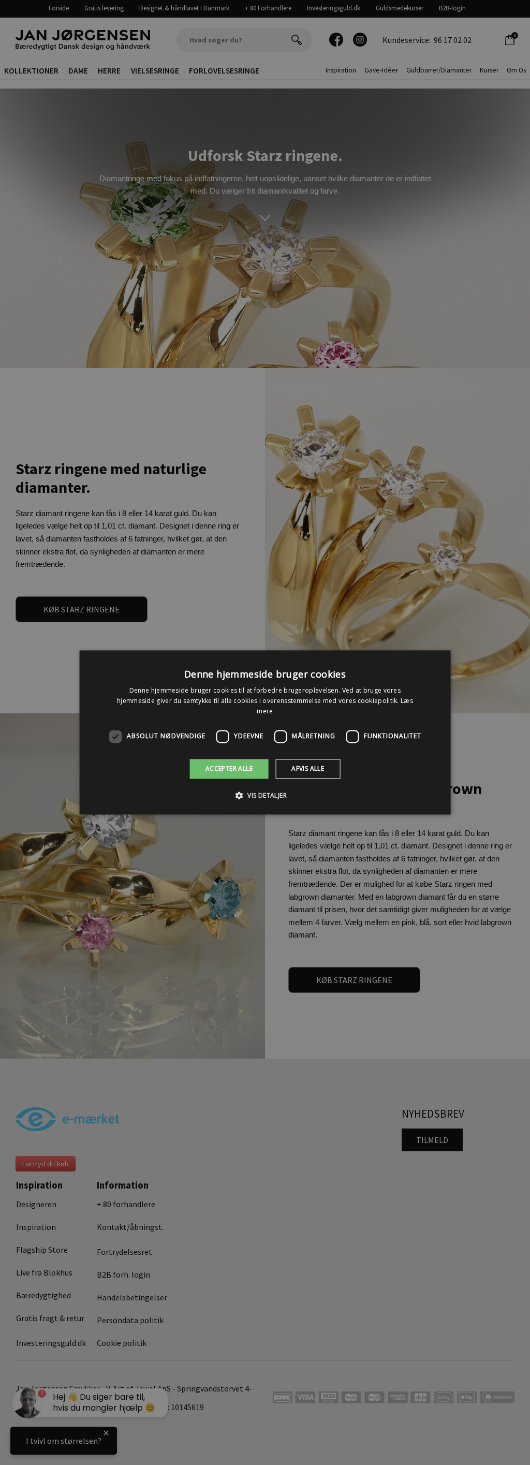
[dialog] (265, 732)
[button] (265, 795)
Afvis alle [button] (307, 768)
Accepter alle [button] (229, 768)
